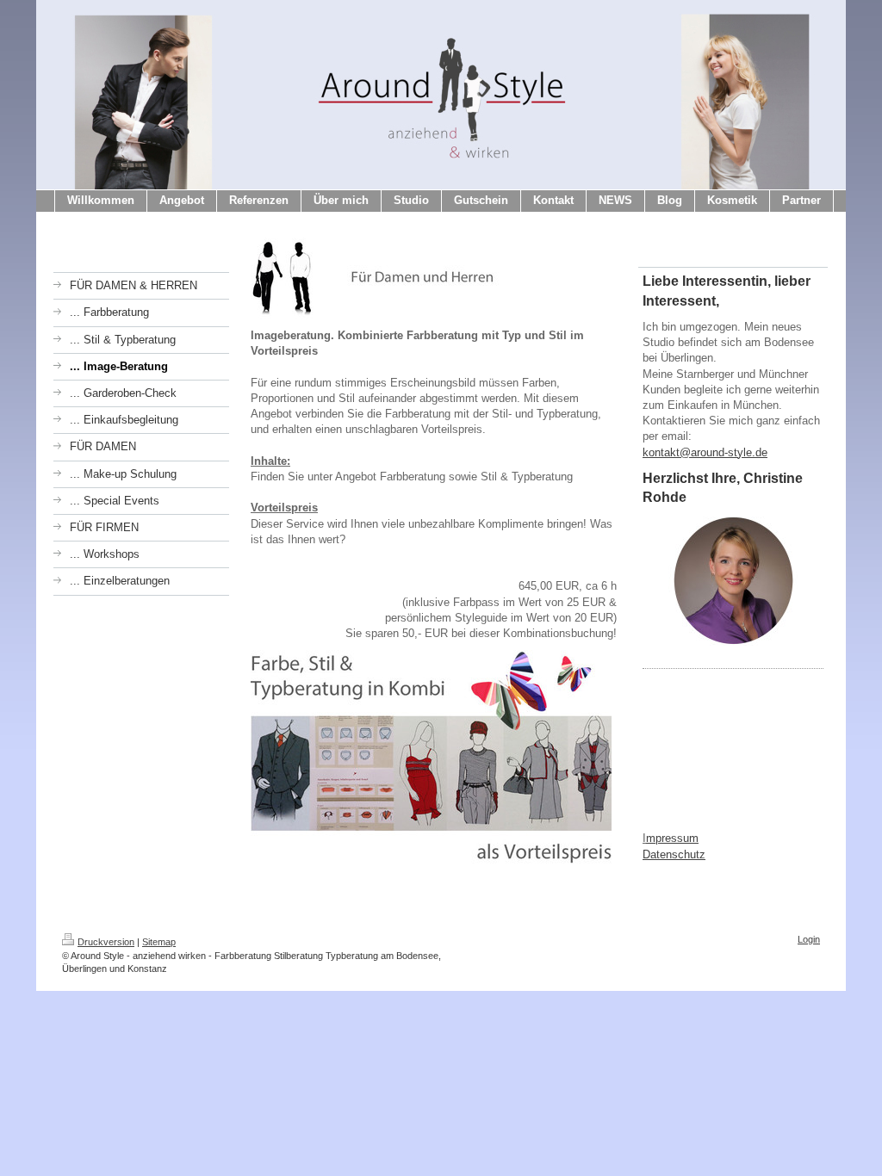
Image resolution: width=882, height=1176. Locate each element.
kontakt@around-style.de (705, 452)
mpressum (672, 838)
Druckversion (106, 942)
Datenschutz (674, 854)
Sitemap (159, 942)
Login (809, 939)
